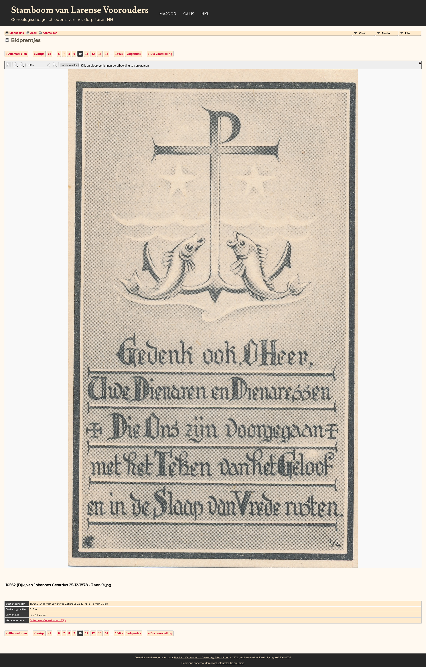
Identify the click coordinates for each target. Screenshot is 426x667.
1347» (119, 53)
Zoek (33, 32)
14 (106, 53)
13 (99, 53)
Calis (188, 14)
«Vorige (39, 53)
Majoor (167, 14)
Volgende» (133, 53)
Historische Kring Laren (230, 663)
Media (386, 33)
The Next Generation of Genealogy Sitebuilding (201, 657)
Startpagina (17, 32)
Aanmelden (50, 32)
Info (407, 33)
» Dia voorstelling (160, 53)
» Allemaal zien (16, 53)
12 (93, 53)
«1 (49, 53)
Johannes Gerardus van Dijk (48, 620)
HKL (205, 14)
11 (86, 53)
